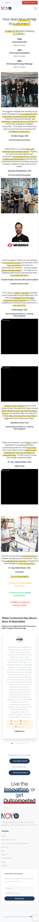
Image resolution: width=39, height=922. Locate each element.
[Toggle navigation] (36, 8)
